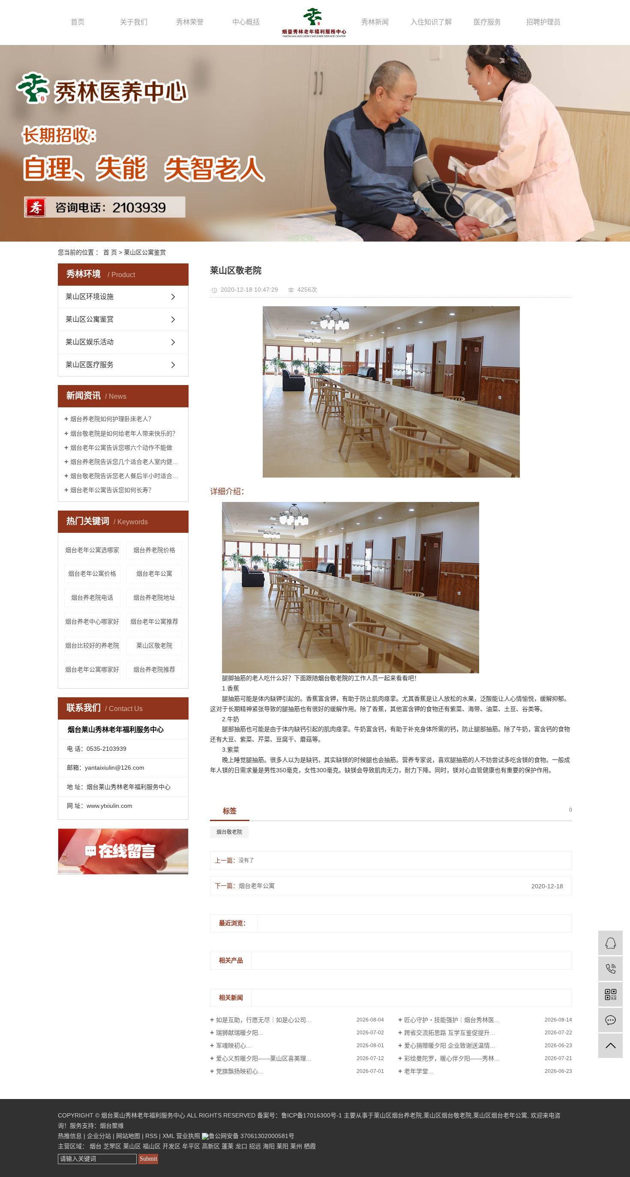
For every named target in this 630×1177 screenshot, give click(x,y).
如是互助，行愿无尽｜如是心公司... (263, 1019)
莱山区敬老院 (154, 645)
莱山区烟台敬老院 (447, 1115)
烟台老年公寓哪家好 (92, 669)
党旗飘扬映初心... (239, 1071)
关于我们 (133, 22)
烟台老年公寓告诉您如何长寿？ (112, 490)
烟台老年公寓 (154, 573)
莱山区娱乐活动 (90, 342)
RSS (151, 1135)
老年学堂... (418, 1071)
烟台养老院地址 (154, 597)
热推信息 (70, 1135)
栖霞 (310, 1146)
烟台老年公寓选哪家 (92, 550)
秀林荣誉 (190, 22)
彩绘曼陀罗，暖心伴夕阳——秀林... (451, 1058)
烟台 (96, 1146)
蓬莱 (228, 1146)
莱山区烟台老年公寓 (500, 1115)
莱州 (296, 1146)
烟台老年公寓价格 (92, 573)
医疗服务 (487, 22)
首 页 (110, 252)
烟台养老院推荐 (154, 669)
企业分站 (99, 1135)
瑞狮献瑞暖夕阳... (239, 1032)
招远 (255, 1146)
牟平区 (191, 1146)
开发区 (171, 1146)
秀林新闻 (375, 22)
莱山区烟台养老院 (398, 1115)
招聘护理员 (543, 22)
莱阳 (282, 1146)
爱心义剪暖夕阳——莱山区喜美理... (263, 1058)
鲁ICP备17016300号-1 (311, 1115)
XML (168, 1135)
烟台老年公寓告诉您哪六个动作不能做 (121, 447)
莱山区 (132, 1146)
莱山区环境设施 (90, 296)
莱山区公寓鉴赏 (145, 252)
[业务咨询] (610, 943)
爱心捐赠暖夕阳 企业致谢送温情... (449, 1045)
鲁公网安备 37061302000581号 (251, 1135)
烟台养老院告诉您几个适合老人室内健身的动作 (126, 461)
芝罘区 (112, 1146)
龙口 (241, 1146)
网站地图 (128, 1135)
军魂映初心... (233, 1045)
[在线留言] (610, 1020)
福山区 (152, 1146)
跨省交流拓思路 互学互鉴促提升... (449, 1032)
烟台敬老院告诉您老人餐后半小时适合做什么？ (126, 475)
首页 (77, 22)
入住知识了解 (431, 22)
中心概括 (246, 22)
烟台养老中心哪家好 (92, 621)
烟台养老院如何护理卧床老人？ (112, 418)
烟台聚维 (112, 1125)
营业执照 (188, 1135)
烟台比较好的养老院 (92, 645)
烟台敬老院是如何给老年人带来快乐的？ (124, 433)
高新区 (211, 1146)
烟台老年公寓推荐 (154, 621)
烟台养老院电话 (92, 597)
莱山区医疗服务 (90, 364)
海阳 (269, 1146)
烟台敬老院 (229, 832)
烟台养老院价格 (154, 550)
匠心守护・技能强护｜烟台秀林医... (451, 1019)
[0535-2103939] (610, 968)
